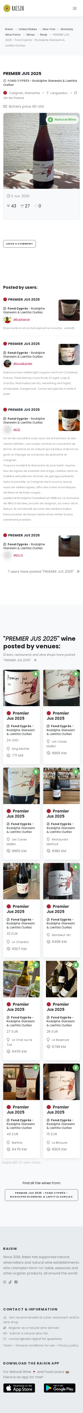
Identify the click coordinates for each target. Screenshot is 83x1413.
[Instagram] (4, 1282)
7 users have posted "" (41, 571)
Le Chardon (20, 942)
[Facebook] (16, 1282)
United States (28, 29)
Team (8, 1345)
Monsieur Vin (61, 935)
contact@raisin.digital (25, 1339)
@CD (16, 429)
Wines (30, 34)
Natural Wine (20, 1371)
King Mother (21, 749)
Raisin (9, 29)
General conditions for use (36, 1345)
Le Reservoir (60, 1040)
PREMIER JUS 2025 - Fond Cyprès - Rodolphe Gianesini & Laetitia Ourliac (41, 1194)
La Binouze (59, 1143)
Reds (43, 34)
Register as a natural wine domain (34, 1328)
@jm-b (18, 555)
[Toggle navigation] (75, 8)
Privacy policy (68, 1345)
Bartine (17, 1143)
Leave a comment (19, 243)
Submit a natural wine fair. (29, 1333)
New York (49, 29)
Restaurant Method (57, 841)
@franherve (21, 319)
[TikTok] (10, 1282)
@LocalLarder (22, 363)
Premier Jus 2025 (18, 716)
